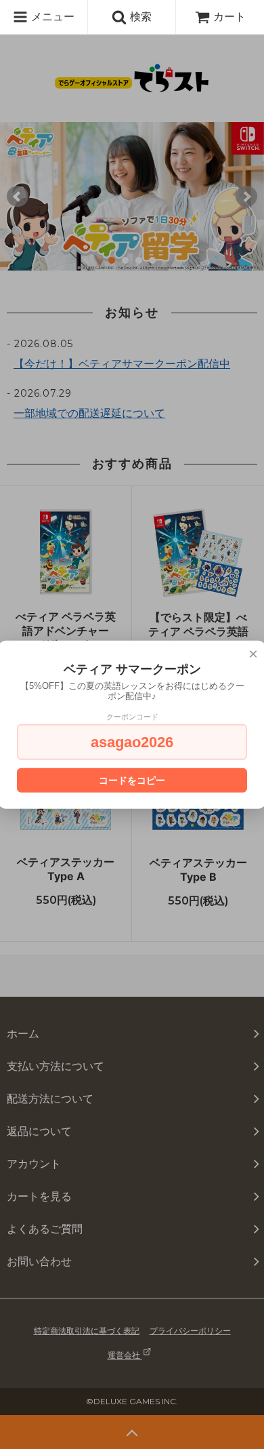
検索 (139, 16)
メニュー (51, 16)
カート (229, 16)
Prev (17, 196)
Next (246, 196)
